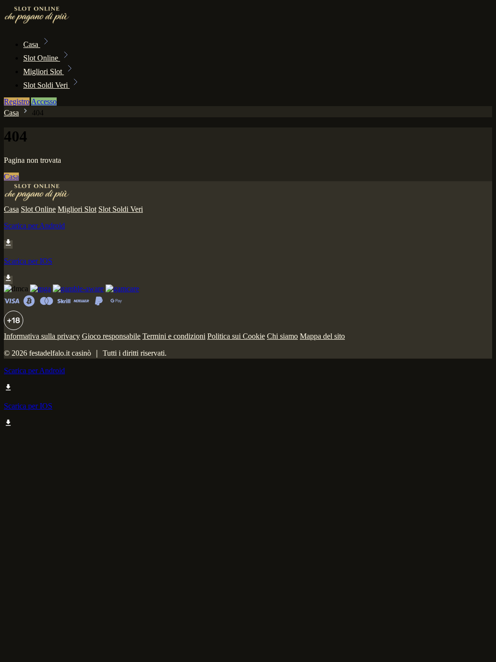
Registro (17, 101)
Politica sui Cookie (236, 336)
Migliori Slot (43, 71)
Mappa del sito (322, 336)
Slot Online (41, 58)
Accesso (44, 101)
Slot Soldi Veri (46, 85)
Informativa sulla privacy (42, 336)
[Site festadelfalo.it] (37, 23)
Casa (31, 44)
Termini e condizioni (173, 336)
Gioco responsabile (111, 336)
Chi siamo (282, 336)
